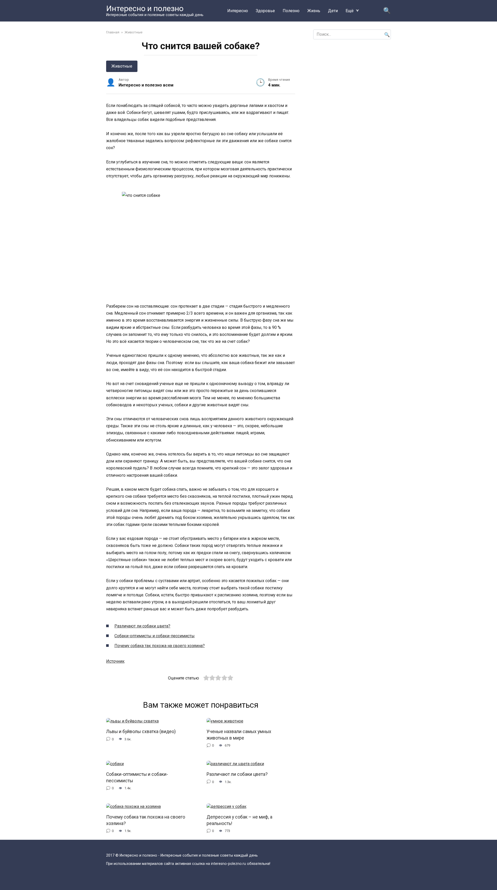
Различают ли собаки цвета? (142, 626)
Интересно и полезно (145, 8)
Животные (121, 66)
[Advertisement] (352, 82)
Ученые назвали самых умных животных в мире (239, 735)
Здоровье (265, 10)
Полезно (291, 10)
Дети (333, 10)
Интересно (237, 10)
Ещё (350, 10)
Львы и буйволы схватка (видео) (141, 731)
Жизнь (313, 10)
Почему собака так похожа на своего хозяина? (159, 645)
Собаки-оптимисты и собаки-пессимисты (154, 635)
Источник (115, 661)
